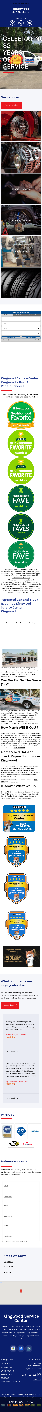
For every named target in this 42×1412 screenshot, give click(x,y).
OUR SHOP (5, 1364)
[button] (21, 1291)
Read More (8, 1197)
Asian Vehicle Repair (9, 794)
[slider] (10, 1037)
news (6, 1186)
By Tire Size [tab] (19, 314)
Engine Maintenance (23, 798)
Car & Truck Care (24, 794)
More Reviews (8, 1005)
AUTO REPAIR (6, 1367)
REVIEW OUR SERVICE (10, 1381)
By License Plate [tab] (33, 314)
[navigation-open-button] (2, 5)
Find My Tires (11, 337)
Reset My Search (31, 337)
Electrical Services (32, 792)
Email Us (37, 1380)
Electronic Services (20, 796)
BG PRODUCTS (7, 1371)
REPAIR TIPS (6, 1374)
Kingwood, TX (12, 1051)
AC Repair (11, 792)
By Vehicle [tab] (7, 314)
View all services (11, 105)
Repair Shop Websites (27, 1394)
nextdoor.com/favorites (21, 578)
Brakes (3, 792)
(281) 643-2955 (19, 676)
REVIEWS (5, 1378)
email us (14, 782)
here (17, 397)
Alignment (20, 792)
